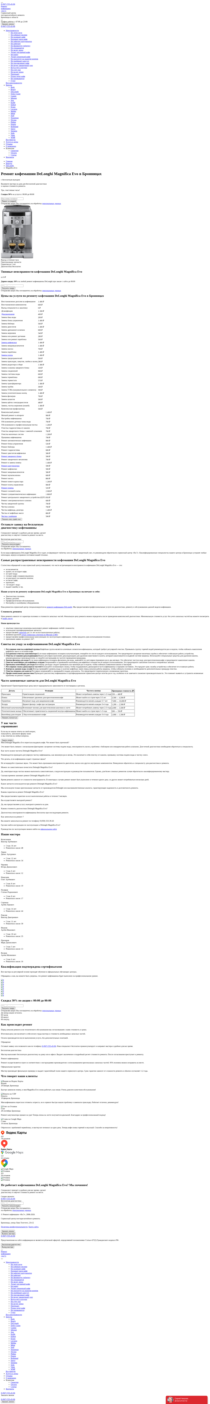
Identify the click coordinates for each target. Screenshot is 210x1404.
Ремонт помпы (7, 488)
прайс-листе (7, 619)
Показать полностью (9, 718)
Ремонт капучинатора (10, 466)
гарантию (23, 632)
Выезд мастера (7, 1247)
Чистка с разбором (9, 516)
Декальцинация (7, 314)
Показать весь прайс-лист (11, 519)
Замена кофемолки (9, 343)
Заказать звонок (8, 24)
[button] (10, 148)
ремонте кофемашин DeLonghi (59, 607)
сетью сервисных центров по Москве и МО (39, 635)
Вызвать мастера (8, 1234)
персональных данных (51, 203)
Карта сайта (33, 1227)
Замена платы (7, 355)
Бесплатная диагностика (11, 1244)
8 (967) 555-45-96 (49, 1046)
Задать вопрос (7, 740)
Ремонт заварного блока (11, 456)
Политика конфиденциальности (14, 1227)
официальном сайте (48, 829)
